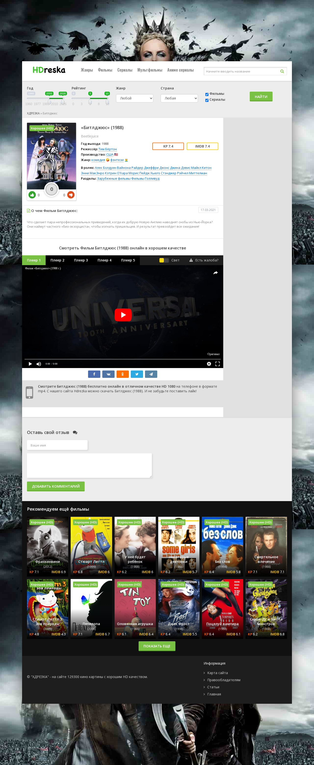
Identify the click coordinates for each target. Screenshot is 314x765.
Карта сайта (217, 672)
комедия (98, 160)
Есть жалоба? (206, 260)
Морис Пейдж (139, 173)
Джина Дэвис (180, 167)
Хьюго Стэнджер (163, 173)
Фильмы (105, 70)
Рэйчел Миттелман (192, 173)
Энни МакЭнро (92, 173)
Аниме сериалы (180, 70)
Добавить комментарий (56, 486)
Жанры (87, 70)
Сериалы (124, 70)
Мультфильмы (149, 70)
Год (30, 88)
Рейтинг (79, 88)
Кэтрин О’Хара (116, 173)
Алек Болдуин (105, 167)
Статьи (213, 687)
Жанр (121, 88)
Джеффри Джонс (156, 167)
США (109, 154)
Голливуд (152, 178)
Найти (261, 96)
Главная (214, 694)
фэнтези (117, 160)
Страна (167, 88)
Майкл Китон (201, 167)
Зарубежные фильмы (114, 178)
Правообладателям (223, 680)
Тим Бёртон (108, 149)
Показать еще (157, 646)
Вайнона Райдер (130, 167)
